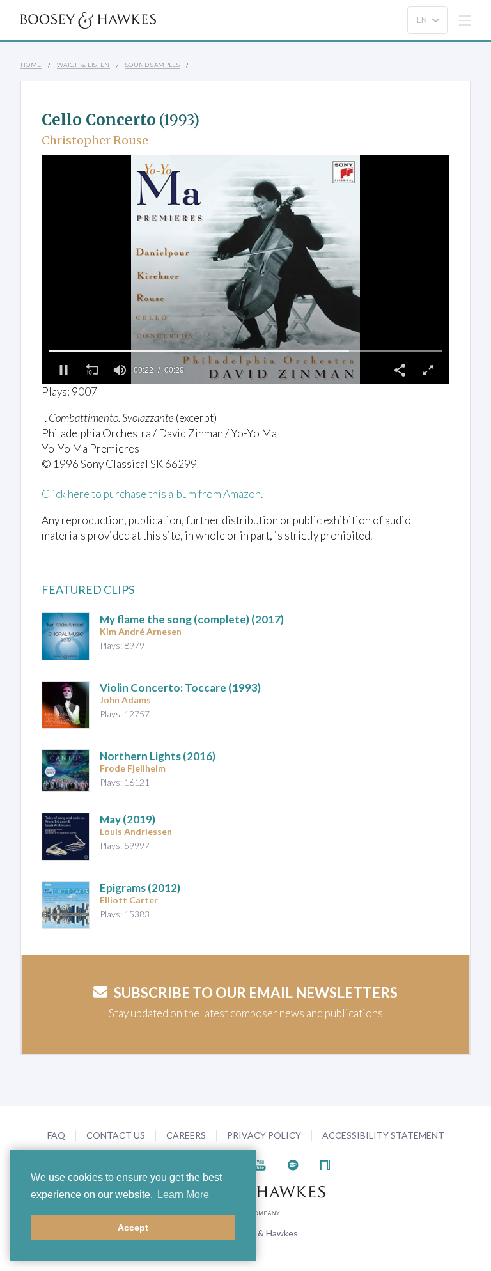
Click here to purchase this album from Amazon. (152, 494)
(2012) (140, 887)
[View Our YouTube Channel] (260, 1164)
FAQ (56, 1135)
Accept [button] (133, 1227)
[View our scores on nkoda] (325, 1164)
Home (31, 64)
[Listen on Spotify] (293, 1164)
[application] (245, 270)
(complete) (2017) (192, 619)
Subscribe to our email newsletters (256, 992)
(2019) (127, 819)
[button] (63, 370)
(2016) (157, 756)
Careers (186, 1135)
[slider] (245, 351)
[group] (119, 370)
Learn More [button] (183, 1194)
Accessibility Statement (383, 1135)
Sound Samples (152, 64)
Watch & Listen (83, 64)
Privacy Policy (264, 1135)
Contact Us (115, 1135)
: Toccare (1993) (180, 687)
